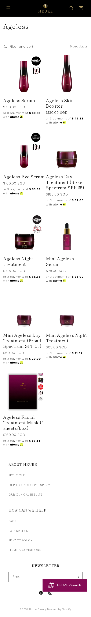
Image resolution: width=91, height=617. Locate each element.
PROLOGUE (16, 475)
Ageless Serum (19, 100)
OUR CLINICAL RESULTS (25, 494)
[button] (8, 8)
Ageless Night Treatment (18, 261)
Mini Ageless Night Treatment (66, 337)
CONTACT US (18, 531)
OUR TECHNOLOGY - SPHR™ (29, 485)
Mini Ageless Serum (60, 261)
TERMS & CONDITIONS (24, 550)
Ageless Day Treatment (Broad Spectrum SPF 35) (65, 182)
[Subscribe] (77, 577)
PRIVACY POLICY (20, 540)
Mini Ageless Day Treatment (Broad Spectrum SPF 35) (22, 340)
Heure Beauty (37, 609)
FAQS (12, 521)
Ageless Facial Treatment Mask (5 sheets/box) (23, 422)
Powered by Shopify (59, 609)
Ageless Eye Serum (24, 176)
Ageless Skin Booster (60, 103)
